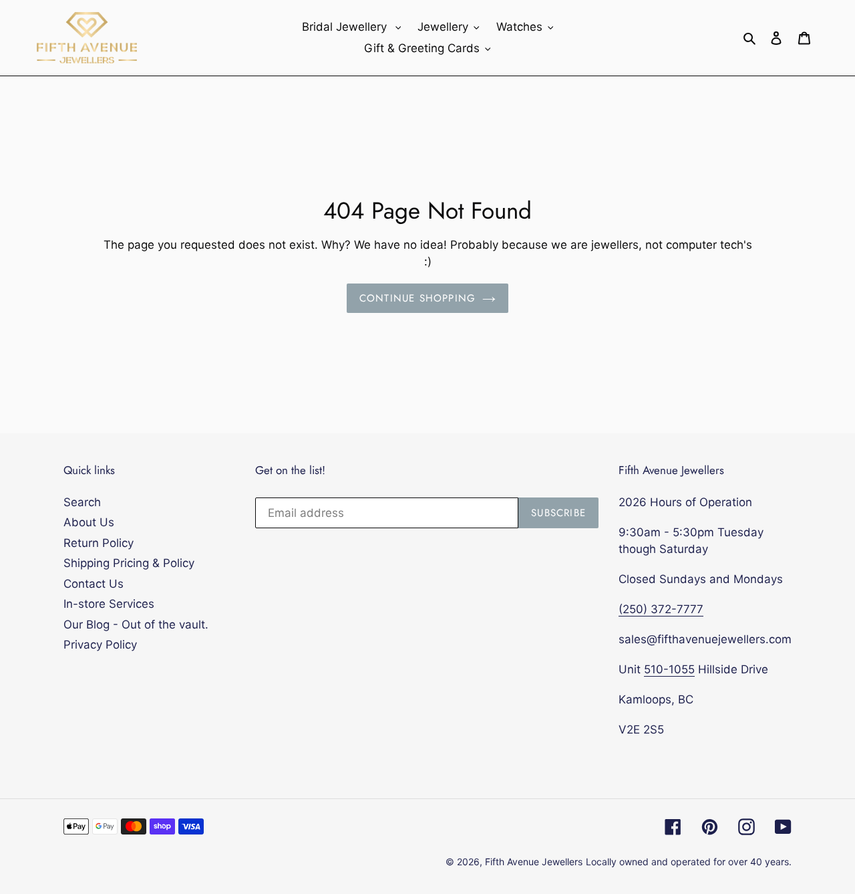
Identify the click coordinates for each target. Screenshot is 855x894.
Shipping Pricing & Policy (128, 563)
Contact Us (93, 583)
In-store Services (108, 603)
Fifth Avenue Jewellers (533, 861)
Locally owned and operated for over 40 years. (689, 861)
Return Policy (98, 543)
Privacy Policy (100, 644)
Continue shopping (417, 298)
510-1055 (669, 669)
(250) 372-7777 (661, 609)
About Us (88, 522)
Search (82, 502)
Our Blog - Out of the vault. (135, 624)
